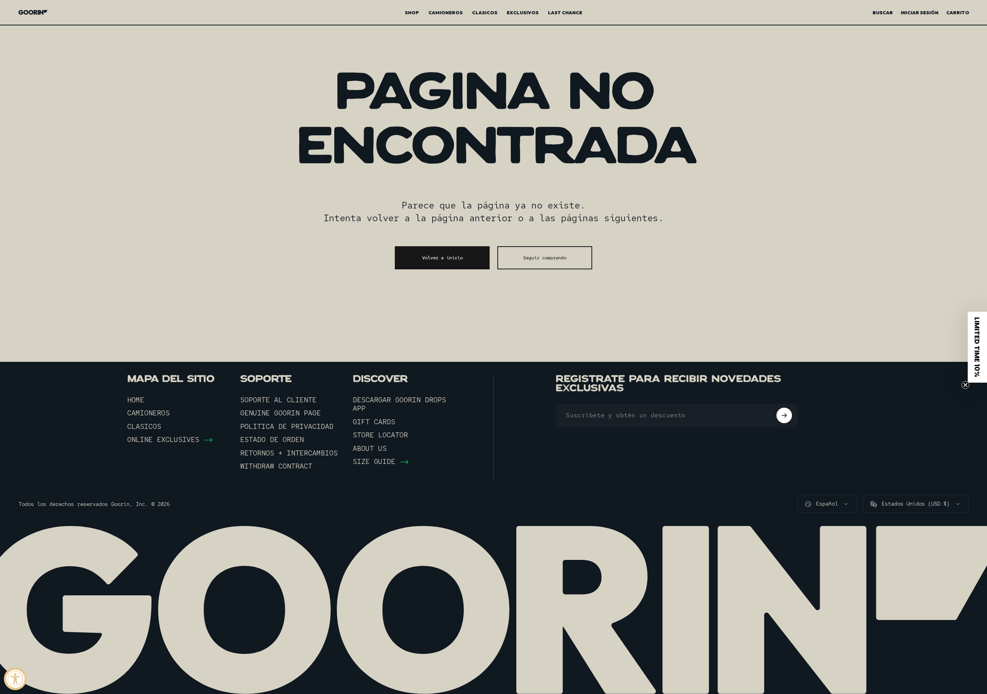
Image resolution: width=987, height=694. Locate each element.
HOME (135, 400)
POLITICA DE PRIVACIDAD (286, 426)
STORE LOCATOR (380, 435)
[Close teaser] (965, 385)
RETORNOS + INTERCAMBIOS (289, 453)
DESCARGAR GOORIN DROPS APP (399, 404)
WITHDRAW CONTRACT (276, 466)
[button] (977, 347)
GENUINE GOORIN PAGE (280, 413)
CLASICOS (144, 426)
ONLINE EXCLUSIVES (163, 439)
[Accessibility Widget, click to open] (15, 678)
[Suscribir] (784, 415)
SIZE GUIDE (374, 461)
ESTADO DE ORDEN (272, 439)
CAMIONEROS (148, 413)
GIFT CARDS (374, 422)
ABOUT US (370, 448)
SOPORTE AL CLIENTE (278, 400)
